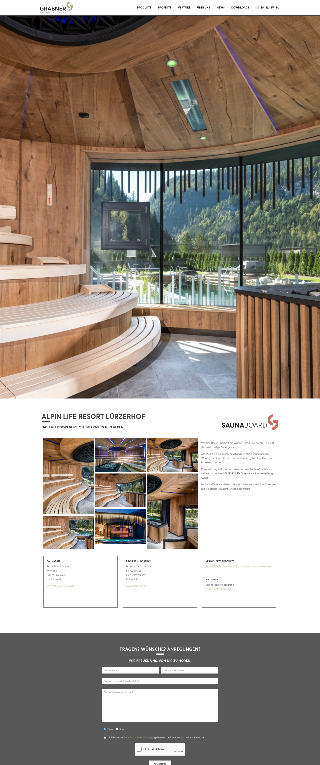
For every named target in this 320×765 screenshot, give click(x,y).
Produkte (144, 7)
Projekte (164, 7)
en (262, 7)
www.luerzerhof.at (136, 586)
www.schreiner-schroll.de (60, 586)
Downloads (240, 7)
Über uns (203, 7)
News (221, 7)
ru (268, 7)
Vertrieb (184, 7)
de (257, 7)
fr (272, 7)
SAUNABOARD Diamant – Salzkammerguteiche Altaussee (238, 566)
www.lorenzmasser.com (218, 588)
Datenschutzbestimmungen (139, 737)
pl (277, 7)
